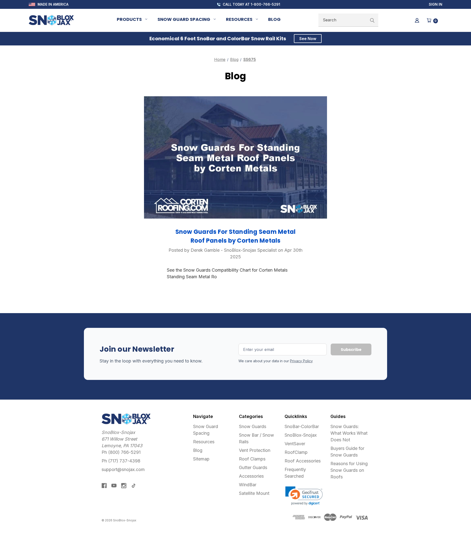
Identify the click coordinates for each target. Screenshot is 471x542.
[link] (304, 496)
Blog (274, 19)
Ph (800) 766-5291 (121, 452)
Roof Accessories (303, 460)
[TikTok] (133, 485)
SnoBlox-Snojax (301, 435)
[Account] (417, 20)
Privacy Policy (301, 361)
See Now (307, 38)
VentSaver (295, 443)
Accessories (251, 476)
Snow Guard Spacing (183, 19)
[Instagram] (123, 485)
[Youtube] (114, 485)
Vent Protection (254, 450)
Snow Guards (252, 426)
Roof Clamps (252, 458)
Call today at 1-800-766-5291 (251, 4)
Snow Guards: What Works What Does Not (348, 433)
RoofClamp (296, 452)
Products (129, 19)
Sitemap (201, 458)
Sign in (435, 4)
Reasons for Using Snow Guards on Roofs (349, 470)
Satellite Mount (254, 493)
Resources (239, 19)
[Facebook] (104, 485)
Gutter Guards (253, 467)
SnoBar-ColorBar (302, 426)
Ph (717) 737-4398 (121, 460)
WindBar (247, 484)
